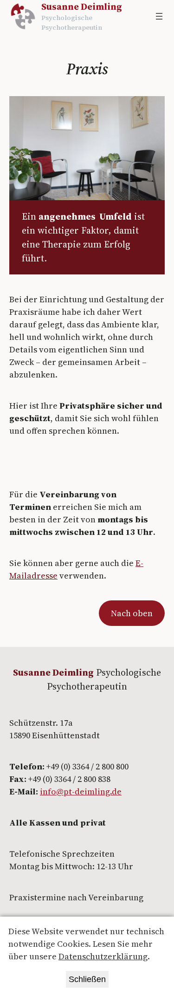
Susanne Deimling (81, 6)
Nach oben (132, 613)
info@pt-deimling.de (81, 791)
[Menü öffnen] (159, 16)
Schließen (87, 979)
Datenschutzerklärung (103, 956)
